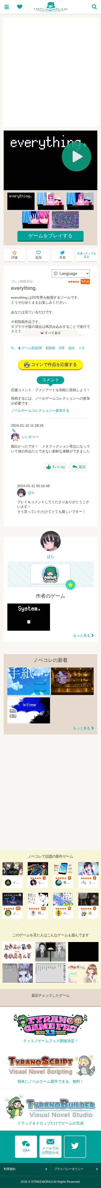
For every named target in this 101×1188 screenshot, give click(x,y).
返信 (79, 467)
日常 (62, 348)
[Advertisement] (50, 72)
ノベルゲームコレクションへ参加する (40, 410)
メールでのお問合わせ (50, 1145)
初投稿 (50, 348)
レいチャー (30, 437)
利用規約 (9, 1169)
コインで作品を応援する (54, 364)
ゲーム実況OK (32, 348)
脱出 (71, 348)
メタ (81, 348)
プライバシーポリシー (69, 1169)
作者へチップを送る (86, 255)
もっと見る (81, 635)
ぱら (31, 492)
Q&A (26, 1145)
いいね (55, 467)
